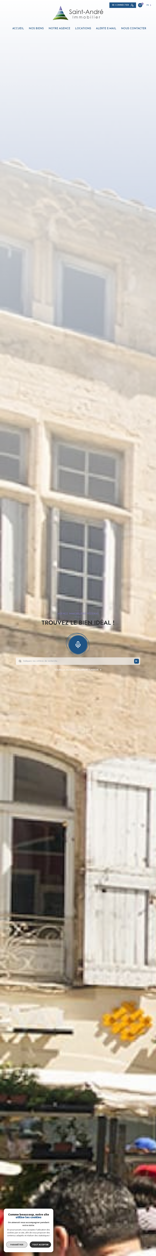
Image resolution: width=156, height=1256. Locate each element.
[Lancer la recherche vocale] (78, 644)
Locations (83, 28)
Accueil (18, 28)
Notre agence (59, 28)
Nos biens (36, 28)
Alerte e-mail (106, 28)
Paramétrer (16, 1244)
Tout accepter (40, 1244)
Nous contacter (133, 28)
